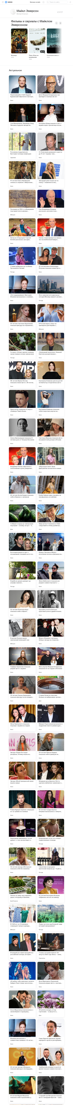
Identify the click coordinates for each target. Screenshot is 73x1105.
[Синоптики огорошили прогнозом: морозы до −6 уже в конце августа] (50, 860)
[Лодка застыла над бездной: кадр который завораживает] (50, 918)
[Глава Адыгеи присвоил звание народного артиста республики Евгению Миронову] (50, 1032)
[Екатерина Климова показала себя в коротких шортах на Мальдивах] (50, 403)
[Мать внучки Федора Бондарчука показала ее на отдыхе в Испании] (50, 660)
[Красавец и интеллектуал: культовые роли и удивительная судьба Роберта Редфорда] (50, 603)
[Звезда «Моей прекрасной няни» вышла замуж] (22, 775)
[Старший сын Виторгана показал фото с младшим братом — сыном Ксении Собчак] (50, 1089)
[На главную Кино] (9, 2)
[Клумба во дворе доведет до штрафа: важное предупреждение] (22, 575)
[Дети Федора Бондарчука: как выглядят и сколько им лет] (50, 88)
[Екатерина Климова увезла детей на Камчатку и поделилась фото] (50, 374)
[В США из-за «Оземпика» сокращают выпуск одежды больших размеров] (22, 918)
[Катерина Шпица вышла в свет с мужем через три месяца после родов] (50, 117)
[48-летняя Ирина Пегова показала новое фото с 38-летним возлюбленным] (22, 374)
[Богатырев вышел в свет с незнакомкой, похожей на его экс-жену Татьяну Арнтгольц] (22, 546)
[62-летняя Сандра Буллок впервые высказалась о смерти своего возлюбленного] (50, 803)
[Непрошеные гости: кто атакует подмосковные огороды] (50, 832)
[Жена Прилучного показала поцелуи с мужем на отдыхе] (22, 717)
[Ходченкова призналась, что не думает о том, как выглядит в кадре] (22, 832)
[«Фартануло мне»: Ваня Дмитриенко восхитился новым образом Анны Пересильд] (50, 460)
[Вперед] (60, 23)
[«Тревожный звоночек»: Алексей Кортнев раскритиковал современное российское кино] (50, 346)
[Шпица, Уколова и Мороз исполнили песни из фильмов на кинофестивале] (50, 546)
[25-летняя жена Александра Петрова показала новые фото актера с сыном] (50, 260)
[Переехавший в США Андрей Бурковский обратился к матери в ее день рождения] (22, 88)
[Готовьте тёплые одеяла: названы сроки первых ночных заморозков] (22, 346)
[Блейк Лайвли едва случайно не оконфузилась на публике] (50, 489)
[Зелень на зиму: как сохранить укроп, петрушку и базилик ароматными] (22, 889)
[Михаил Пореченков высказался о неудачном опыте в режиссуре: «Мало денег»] (50, 717)
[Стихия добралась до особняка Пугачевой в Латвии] (22, 260)
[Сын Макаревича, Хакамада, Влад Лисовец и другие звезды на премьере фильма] (22, 117)
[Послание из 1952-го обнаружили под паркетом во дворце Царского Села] (22, 203)
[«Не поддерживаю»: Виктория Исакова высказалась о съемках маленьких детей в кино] (22, 289)
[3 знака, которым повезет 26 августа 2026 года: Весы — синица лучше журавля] (50, 946)
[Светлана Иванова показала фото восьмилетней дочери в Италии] (50, 432)
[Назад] (56, 23)
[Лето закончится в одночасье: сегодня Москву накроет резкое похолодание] (50, 289)
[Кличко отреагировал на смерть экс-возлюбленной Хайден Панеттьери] (50, 231)
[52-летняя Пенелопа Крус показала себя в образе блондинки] (22, 603)
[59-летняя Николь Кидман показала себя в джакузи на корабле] (50, 746)
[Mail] (6, 2)
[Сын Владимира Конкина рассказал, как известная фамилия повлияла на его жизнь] (50, 203)
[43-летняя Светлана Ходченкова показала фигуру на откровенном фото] (22, 317)
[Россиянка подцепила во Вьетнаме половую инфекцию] (22, 146)
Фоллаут (14, 55)
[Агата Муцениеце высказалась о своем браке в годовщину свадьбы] (22, 1003)
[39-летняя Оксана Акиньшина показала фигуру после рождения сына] (22, 689)
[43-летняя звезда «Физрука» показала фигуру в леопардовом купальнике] (22, 1061)
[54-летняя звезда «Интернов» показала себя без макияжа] (22, 860)
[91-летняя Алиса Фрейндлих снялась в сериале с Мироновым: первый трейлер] (22, 174)
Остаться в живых (53, 55)
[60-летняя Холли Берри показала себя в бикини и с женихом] (22, 489)
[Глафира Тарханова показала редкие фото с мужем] (22, 660)
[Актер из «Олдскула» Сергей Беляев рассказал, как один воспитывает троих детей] (22, 231)
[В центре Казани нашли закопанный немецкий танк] (22, 632)
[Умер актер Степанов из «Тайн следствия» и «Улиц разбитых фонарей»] (50, 517)
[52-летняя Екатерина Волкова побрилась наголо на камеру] (50, 889)
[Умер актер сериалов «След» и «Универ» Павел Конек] (22, 403)
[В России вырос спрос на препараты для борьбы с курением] (50, 317)
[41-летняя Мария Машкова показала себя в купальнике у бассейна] (22, 1089)
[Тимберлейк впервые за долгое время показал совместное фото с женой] (50, 1061)
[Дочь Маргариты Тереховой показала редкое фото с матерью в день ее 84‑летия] (50, 975)
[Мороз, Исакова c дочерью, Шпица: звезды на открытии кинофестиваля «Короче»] (50, 632)
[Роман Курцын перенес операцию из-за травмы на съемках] (22, 803)
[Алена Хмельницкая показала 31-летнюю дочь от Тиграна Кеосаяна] (22, 432)
